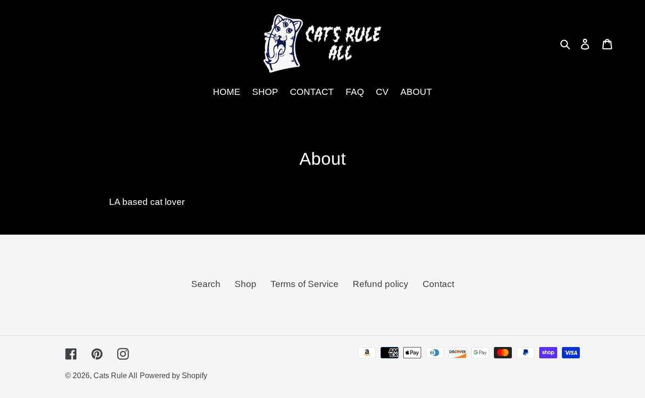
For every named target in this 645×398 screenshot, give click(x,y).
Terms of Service (305, 284)
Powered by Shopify (173, 375)
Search (206, 284)
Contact (438, 284)
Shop (245, 284)
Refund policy (380, 284)
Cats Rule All (115, 375)
